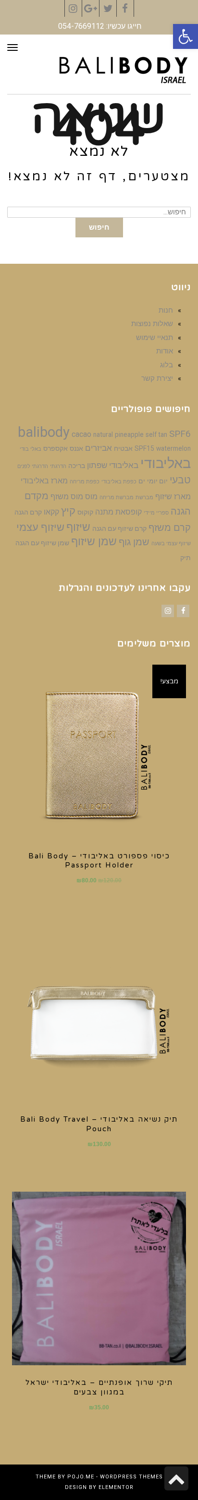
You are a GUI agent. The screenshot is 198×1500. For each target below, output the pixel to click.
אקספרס (55, 448)
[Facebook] (183, 611)
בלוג (166, 365)
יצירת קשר (157, 378)
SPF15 (144, 448)
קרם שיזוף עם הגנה (119, 528)
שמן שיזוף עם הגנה (42, 543)
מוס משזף (66, 496)
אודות (164, 351)
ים (141, 481)
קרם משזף (169, 527)
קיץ (68, 511)
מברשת (144, 497)
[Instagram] (167, 611)
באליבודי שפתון (112, 465)
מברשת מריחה (116, 497)
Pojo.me (80, 1477)
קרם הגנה (28, 512)
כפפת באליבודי (118, 482)
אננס (76, 448)
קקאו (51, 511)
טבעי (180, 480)
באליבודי (165, 463)
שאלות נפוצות (152, 323)
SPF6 (180, 434)
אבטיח (123, 448)
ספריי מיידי (156, 513)
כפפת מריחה (84, 482)
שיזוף (78, 527)
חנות (166, 310)
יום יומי (157, 481)
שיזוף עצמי (40, 527)
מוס (91, 496)
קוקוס (85, 512)
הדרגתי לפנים (32, 466)
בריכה (76, 465)
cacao (81, 434)
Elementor (116, 1487)
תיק (185, 558)
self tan (156, 434)
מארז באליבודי (44, 480)
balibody (44, 432)
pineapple (129, 434)
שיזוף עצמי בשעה (171, 543)
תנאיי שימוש (154, 337)
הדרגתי (58, 466)
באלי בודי (30, 449)
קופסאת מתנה (118, 511)
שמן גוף (134, 542)
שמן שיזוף (94, 541)
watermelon (173, 448)
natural (103, 434)
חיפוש (99, 227)
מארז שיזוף (173, 496)
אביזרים (98, 448)
